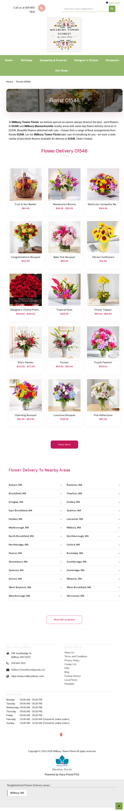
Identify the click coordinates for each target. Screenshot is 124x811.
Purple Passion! (103, 362)
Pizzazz (64, 362)
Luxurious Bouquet (64, 415)
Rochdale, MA (75, 553)
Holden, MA (15, 519)
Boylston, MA (74, 485)
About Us (69, 652)
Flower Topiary (103, 309)
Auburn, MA (15, 485)
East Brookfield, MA (20, 510)
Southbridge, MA (77, 561)
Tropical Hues (64, 309)
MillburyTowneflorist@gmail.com (28, 669)
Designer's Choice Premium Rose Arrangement (25, 309)
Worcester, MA (75, 596)
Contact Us (70, 664)
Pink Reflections (103, 415)
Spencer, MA (16, 570)
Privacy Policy (72, 660)
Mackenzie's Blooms (64, 204)
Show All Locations (64, 619)
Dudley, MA (73, 502)
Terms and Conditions (75, 656)
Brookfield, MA (17, 493)
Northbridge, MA (18, 544)
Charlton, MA (74, 493)
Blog (66, 672)
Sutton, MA (15, 578)
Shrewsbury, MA (18, 561)
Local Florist (70, 679)
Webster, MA (74, 578)
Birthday (26, 60)
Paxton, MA (15, 553)
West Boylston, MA (20, 587)
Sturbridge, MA (75, 570)
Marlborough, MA (19, 527)
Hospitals (69, 683)
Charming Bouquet (25, 415)
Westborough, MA (19, 596)
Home (9, 60)
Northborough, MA (78, 536)
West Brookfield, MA (79, 587)
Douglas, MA (16, 502)
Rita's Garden (25, 362)
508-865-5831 (18, 663)
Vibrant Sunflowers (103, 257)
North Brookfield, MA (21, 536)
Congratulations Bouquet (25, 257)
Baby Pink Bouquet (64, 257)
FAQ (66, 668)
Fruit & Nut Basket (25, 204)
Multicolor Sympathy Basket (103, 204)
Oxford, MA (73, 544)
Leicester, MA (75, 519)
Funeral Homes (72, 676)
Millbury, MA (74, 527)
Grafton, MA (74, 510)
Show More (64, 444)
